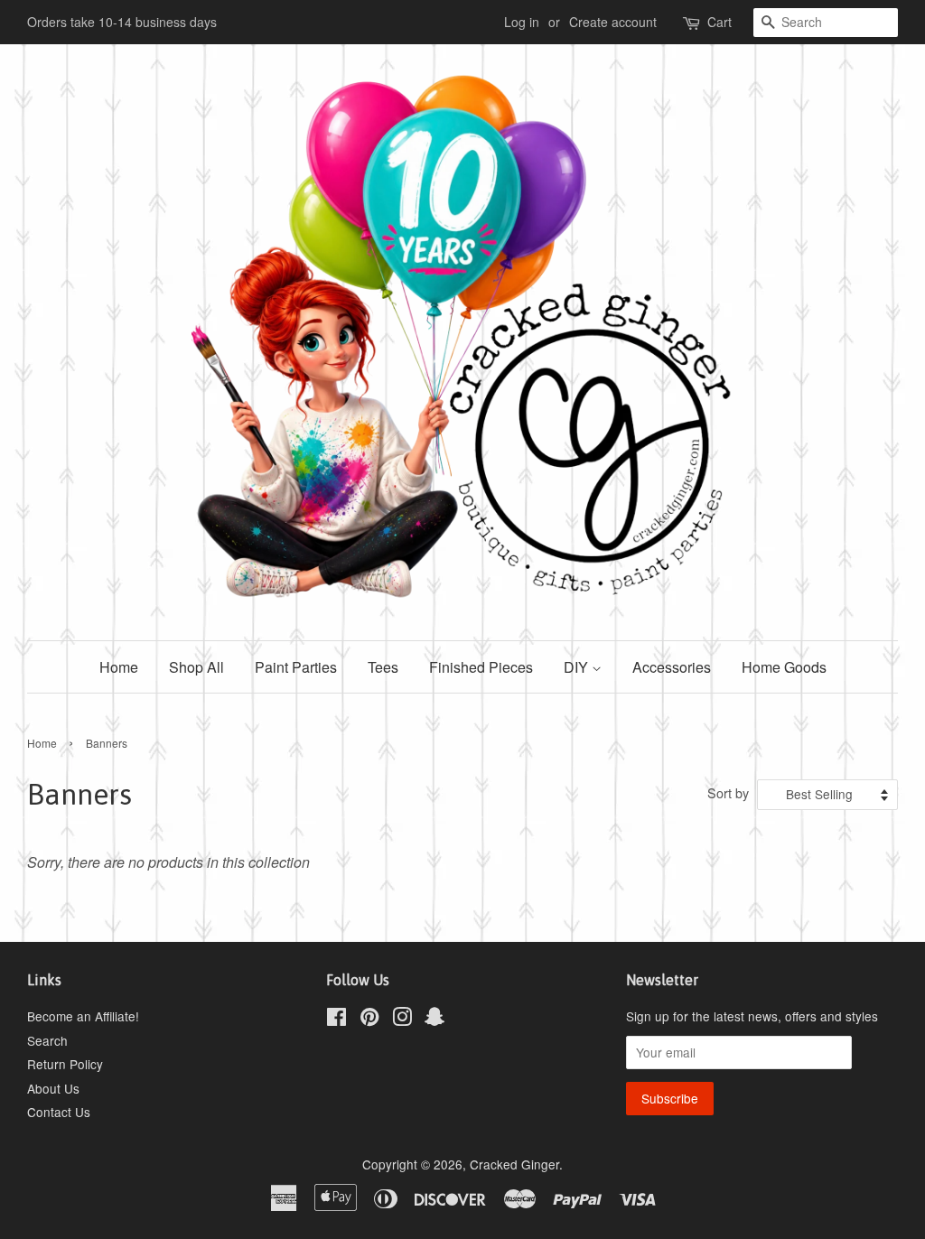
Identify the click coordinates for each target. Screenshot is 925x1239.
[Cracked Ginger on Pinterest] (369, 1020)
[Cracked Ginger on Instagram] (402, 1020)
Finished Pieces (481, 667)
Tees (383, 667)
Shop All (196, 667)
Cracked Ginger (514, 1164)
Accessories (671, 667)
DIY (578, 667)
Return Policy (65, 1064)
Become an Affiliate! (83, 1016)
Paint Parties (296, 667)
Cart (719, 22)
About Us (53, 1088)
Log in (521, 22)
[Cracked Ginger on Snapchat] (434, 1020)
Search (47, 1040)
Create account (613, 22)
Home (118, 667)
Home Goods (784, 667)
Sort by (728, 792)
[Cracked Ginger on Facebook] (336, 1020)
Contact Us (58, 1112)
